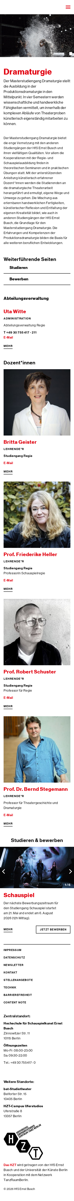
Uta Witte (15, 311)
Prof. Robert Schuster (30, 672)
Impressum (13, 949)
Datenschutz (14, 957)
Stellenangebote (18, 979)
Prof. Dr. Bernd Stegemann (36, 789)
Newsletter (14, 964)
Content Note (15, 1002)
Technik (10, 987)
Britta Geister (20, 442)
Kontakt (10, 972)
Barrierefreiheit (18, 994)
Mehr (8, 345)
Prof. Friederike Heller (30, 554)
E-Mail (8, 337)
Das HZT (10, 1165)
